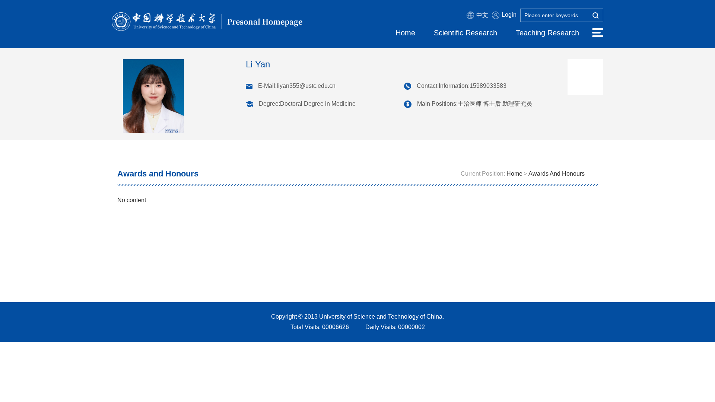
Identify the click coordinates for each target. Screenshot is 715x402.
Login (509, 15)
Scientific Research (465, 33)
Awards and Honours (556, 173)
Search (595, 16)
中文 (482, 15)
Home (405, 33)
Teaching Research (547, 33)
